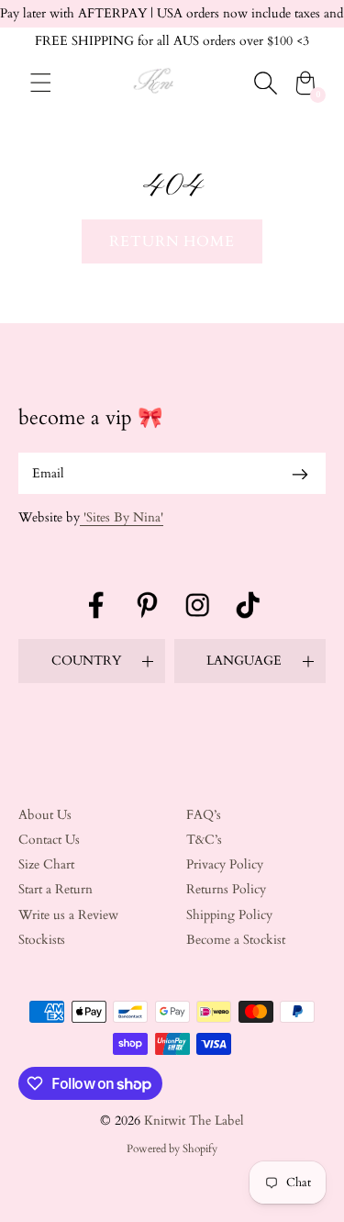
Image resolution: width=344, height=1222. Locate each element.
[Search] (265, 82)
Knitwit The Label (194, 1120)
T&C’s (204, 839)
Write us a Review (68, 915)
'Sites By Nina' (121, 517)
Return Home (172, 241)
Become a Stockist (235, 939)
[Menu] (40, 82)
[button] (91, 661)
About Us (45, 815)
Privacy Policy (224, 864)
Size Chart (46, 864)
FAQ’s (203, 815)
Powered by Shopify (172, 1148)
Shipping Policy (229, 915)
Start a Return (55, 889)
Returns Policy (226, 889)
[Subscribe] (300, 473)
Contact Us (49, 839)
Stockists (41, 939)
